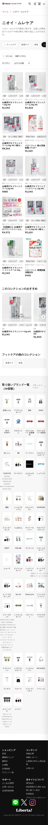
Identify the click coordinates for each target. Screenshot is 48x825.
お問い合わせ (8, 787)
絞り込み (9, 56)
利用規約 (30, 794)
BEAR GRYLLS (7, 719)
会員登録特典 (8, 790)
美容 (4, 753)
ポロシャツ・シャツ (8, 630)
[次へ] (43, 317)
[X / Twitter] (24, 802)
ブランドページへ (38, 386)
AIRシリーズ (7, 724)
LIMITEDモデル (7, 716)
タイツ (2, 635)
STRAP (7, 727)
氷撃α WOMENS (7, 627)
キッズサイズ (7, 650)
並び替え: (6, 63)
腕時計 (5, 761)
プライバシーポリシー (36, 797)
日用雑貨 (6, 768)
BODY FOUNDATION (7, 486)
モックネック (7, 642)
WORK (12, 620)
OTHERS (10, 625)
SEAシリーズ (7, 714)
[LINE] (15, 802)
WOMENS (9, 622)
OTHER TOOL (7, 489)
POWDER (7, 484)
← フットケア (10, 44)
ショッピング (9, 750)
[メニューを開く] (44, 4)
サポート (6, 779)
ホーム (6, 11)
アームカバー (9, 635)
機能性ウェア (8, 757)
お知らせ (30, 768)
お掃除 (5, 765)
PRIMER (7, 476)
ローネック (11, 640)
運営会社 (30, 783)
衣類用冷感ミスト (7, 647)
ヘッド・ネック (7, 637)
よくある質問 (8, 783)
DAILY (3, 622)
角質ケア (25, 44)
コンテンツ (31, 750)
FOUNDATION (7, 479)
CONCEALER (7, 481)
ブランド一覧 (8, 772)
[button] (39, 4)
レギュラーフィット (7, 645)
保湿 (36, 44)
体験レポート (32, 757)
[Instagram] (32, 802)
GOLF (7, 620)
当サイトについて (35, 779)
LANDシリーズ (7, 721)
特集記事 (30, 753)
